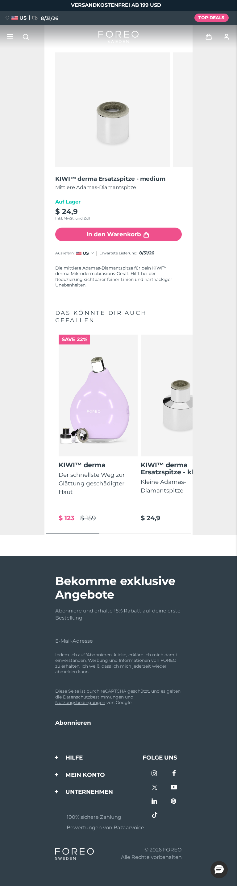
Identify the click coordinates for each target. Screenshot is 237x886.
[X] (155, 788)
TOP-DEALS (211, 17)
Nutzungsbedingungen (80, 702)
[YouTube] (174, 788)
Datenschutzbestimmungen (93, 696)
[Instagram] (155, 774)
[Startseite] (118, 37)
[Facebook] (174, 774)
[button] (219, 869)
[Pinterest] (174, 801)
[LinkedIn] (155, 801)
